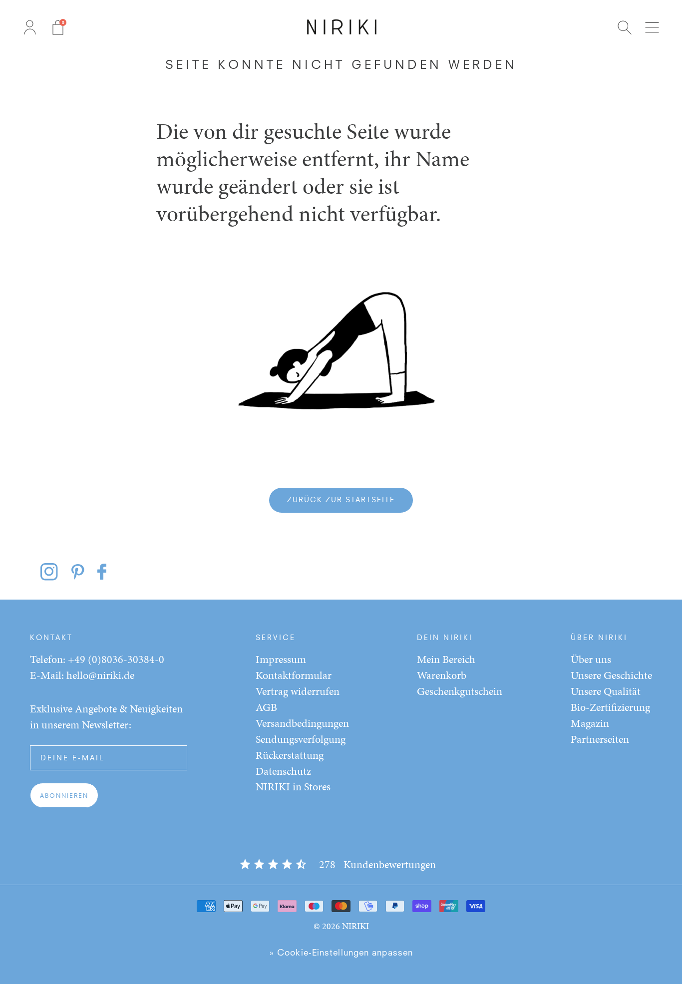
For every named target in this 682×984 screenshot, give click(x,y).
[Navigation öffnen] (652, 27)
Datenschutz (283, 771)
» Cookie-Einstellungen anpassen (341, 953)
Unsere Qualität (606, 691)
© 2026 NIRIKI (341, 926)
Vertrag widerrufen (298, 691)
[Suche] (624, 27)
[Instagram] (55, 572)
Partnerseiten (600, 739)
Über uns (591, 659)
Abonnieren (64, 796)
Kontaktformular (294, 675)
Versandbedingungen (302, 723)
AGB (266, 707)
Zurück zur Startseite (341, 500)
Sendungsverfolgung (300, 739)
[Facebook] (103, 572)
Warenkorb (441, 675)
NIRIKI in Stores (293, 786)
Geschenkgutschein (459, 691)
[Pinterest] (81, 572)
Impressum (281, 659)
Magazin (590, 723)
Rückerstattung (290, 755)
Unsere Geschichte (611, 675)
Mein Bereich (446, 659)
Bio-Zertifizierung (610, 707)
